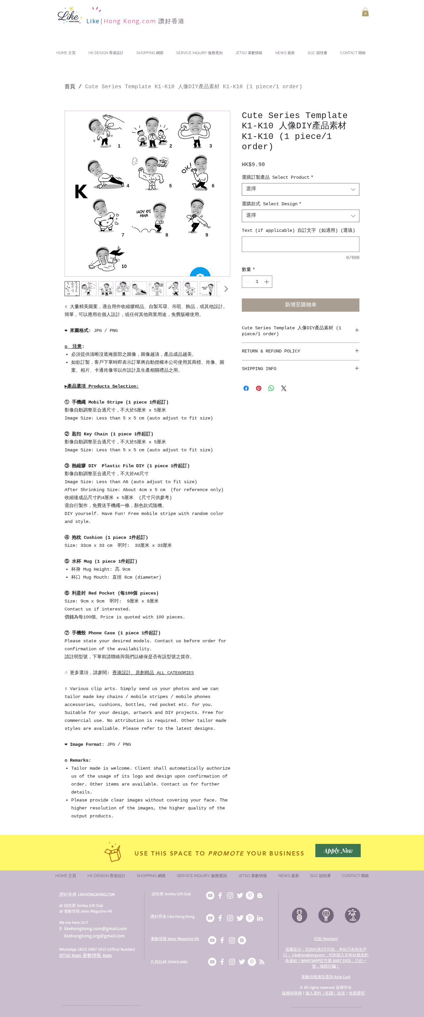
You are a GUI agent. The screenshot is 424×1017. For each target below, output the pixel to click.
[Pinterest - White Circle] (252, 962)
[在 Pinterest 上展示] (259, 388)
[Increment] (267, 281)
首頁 (70, 87)
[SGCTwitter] (240, 895)
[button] (365, 12)
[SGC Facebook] (220, 895)
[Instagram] (232, 940)
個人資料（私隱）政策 (325, 992)
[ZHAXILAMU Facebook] (222, 962)
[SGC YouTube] (210, 895)
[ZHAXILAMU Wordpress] (262, 962)
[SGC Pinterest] (250, 895)
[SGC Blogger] (260, 895)
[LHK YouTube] (210, 918)
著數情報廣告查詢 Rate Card (325, 976)
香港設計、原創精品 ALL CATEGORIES (153, 672)
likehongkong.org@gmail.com (94, 935)
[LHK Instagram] (230, 918)
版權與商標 (292, 992)
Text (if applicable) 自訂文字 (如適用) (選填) (298, 230)
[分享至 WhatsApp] (271, 388)
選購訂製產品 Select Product (277, 177)
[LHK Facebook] (220, 918)
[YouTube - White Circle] (212, 940)
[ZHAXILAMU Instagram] (232, 962)
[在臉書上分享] (246, 388)
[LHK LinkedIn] (260, 918)
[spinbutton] (257, 281)
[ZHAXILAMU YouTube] (212, 962)
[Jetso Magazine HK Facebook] (222, 940)
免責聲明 (357, 992)
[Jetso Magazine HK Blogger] (242, 940)
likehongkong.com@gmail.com (95, 928)
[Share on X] (284, 388)
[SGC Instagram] (230, 895)
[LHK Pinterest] (250, 918)
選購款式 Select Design (271, 204)
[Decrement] (247, 281)
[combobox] (300, 189)
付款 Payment (326, 938)
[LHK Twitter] (240, 918)
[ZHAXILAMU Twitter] (242, 962)
